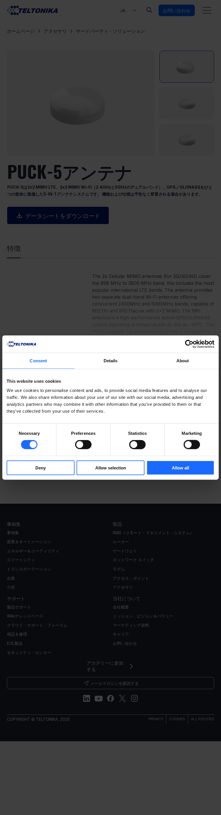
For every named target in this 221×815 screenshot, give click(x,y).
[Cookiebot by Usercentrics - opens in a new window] (189, 344)
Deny (40, 467)
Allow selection (110, 467)
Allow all (180, 467)
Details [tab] (111, 360)
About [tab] (182, 360)
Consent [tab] (38, 360)
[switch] (83, 444)
